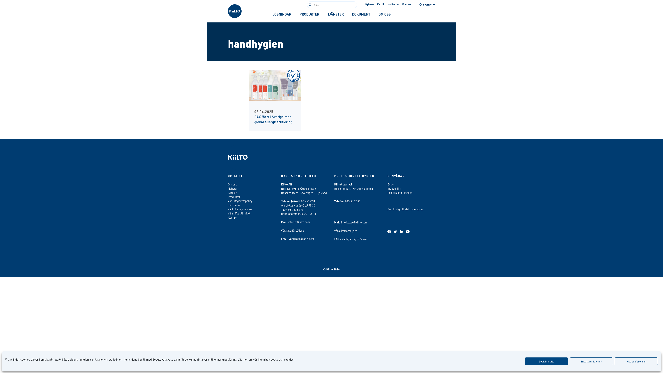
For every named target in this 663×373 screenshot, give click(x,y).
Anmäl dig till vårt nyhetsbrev (405, 209)
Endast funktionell (591, 361)
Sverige (427, 4)
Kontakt (406, 4)
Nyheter (369, 4)
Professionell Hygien (399, 192)
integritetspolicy (268, 359)
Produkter (234, 197)
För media (234, 205)
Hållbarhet (394, 4)
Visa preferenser (636, 361)
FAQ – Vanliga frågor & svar (297, 239)
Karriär (381, 4)
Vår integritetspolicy (240, 201)
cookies (289, 359)
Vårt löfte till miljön (239, 213)
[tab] (281, 14)
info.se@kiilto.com (299, 222)
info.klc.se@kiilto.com (354, 222)
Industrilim (394, 188)
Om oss (232, 184)
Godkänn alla (546, 361)
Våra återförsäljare (292, 230)
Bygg (390, 184)
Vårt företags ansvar (240, 209)
